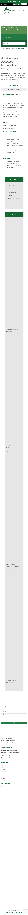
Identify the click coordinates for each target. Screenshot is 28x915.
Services (3, 771)
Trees (8, 49)
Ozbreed (10, 205)
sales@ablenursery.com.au (12, 758)
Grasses (10, 189)
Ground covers (12, 192)
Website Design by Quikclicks (14, 912)
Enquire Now (16, 4)
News (2, 774)
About (2, 767)
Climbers (10, 195)
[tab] (14, 86)
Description (14, 85)
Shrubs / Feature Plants (14, 198)
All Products (11, 185)
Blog (2, 776)
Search (23, 43)
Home (3, 49)
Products (3, 769)
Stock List (9, 37)
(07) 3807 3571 (24, 4)
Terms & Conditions (14, 89)
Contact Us (4, 778)
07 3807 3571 (6, 755)
